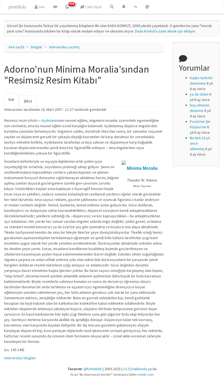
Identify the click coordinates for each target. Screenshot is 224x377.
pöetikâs (17, 7)
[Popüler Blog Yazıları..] (135, 7)
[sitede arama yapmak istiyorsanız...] (112, 7)
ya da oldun (199, 94)
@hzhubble (93, 368)
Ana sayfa (16, 46)
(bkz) (28, 101)
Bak (13, 102)
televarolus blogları (20, 357)
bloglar (36, 46)
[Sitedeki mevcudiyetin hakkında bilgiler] (147, 7)
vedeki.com (145, 374)
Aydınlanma (50, 120)
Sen (41, 6)
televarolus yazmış (64, 46)
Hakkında (139, 368)
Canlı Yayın (93, 6)
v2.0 (126, 368)
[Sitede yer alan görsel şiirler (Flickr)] (55, 7)
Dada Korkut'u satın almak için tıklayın (165, 31)
